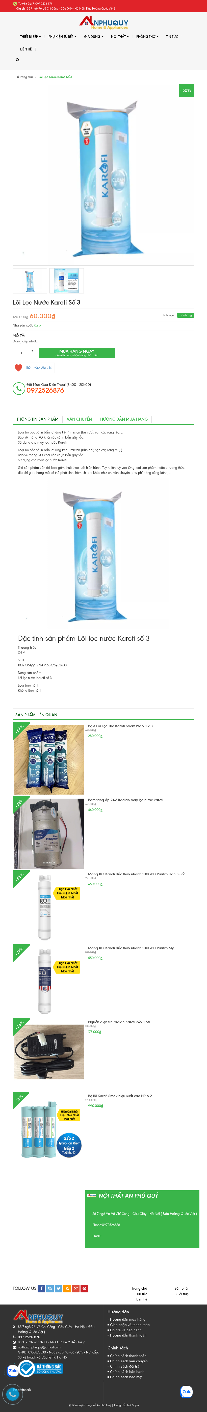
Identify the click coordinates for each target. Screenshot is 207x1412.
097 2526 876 (29, 1337)
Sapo (135, 1405)
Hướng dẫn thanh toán (128, 1335)
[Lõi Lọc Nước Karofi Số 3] (30, 280)
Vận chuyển (79, 419)
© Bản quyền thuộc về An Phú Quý (90, 1405)
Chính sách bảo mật (126, 1377)
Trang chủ (139, 1288)
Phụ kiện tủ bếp (60, 37)
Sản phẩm (182, 1288)
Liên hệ (26, 49)
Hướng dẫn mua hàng (124, 419)
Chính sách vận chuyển (129, 1361)
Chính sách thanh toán (128, 1356)
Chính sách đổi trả (124, 1366)
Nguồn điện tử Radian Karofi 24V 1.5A (119, 1022)
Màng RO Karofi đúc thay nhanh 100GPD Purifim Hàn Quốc (136, 874)
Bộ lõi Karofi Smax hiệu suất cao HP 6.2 (120, 1096)
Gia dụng (92, 37)
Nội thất (118, 37)
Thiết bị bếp (29, 37)
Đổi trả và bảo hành (126, 1330)
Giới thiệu (183, 1294)
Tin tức (172, 37)
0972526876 (111, 1225)
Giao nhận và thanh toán (130, 1325)
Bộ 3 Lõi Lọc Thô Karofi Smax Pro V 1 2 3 (120, 726)
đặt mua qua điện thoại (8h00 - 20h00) (59, 388)
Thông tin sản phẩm (38, 419)
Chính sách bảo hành (127, 1372)
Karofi (38, 325)
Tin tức (142, 1294)
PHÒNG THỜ (146, 37)
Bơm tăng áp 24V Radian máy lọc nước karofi (125, 800)
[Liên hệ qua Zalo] (12, 1371)
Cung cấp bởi (122, 1405)
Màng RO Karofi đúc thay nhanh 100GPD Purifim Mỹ (131, 948)
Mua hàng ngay (77, 353)
